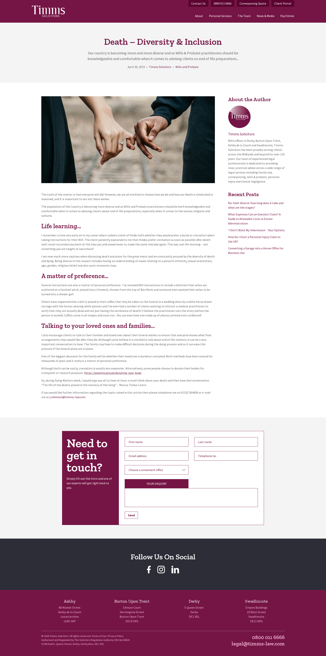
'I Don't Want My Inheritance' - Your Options (256, 230)
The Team (244, 16)
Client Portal (282, 3)
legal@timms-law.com (258, 644)
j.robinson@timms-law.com (67, 397)
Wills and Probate (186, 67)
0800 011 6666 (222, 3)
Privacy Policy (115, 636)
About (199, 16)
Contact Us (198, 3)
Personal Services (220, 16)
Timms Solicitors (160, 67)
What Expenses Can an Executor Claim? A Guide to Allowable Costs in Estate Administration (254, 218)
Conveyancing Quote (253, 3)
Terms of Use (99, 636)
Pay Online (287, 16)
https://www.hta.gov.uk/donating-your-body (112, 373)
